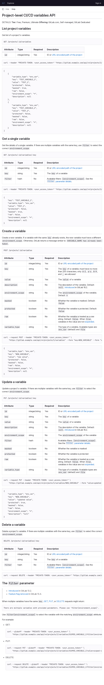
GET (46, 601)
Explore (10, 3)
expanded (89, 321)
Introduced (70, 287)
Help (7, 9)
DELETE (60, 601)
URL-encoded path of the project (67, 55)
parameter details (59, 181)
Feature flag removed (18, 594)
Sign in (98, 3)
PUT (51, 601)
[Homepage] (3, 3)
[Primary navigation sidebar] (3, 9)
